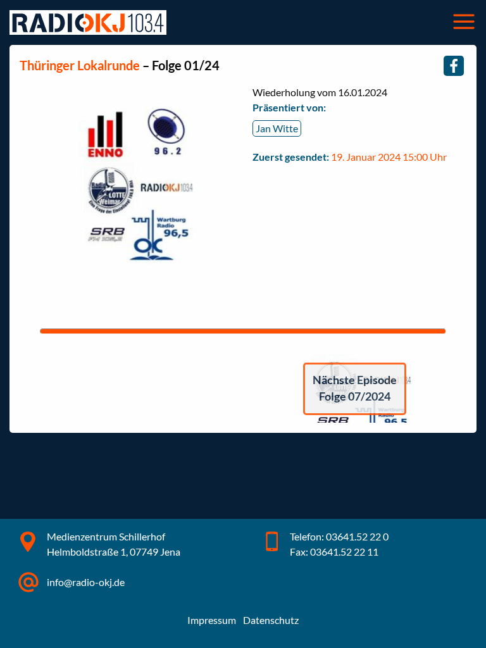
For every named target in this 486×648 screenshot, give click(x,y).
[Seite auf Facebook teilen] (454, 66)
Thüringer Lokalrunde (80, 65)
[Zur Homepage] (88, 22)
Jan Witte (277, 128)
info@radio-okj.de (86, 582)
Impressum (211, 620)
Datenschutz (271, 620)
